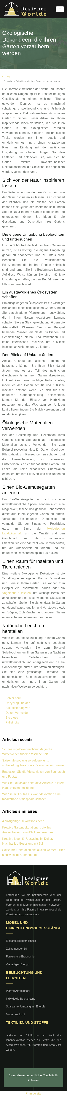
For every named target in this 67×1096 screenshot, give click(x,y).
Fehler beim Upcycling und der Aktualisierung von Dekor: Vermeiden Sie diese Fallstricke (18, 710)
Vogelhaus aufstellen (16, 593)
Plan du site (33, 1093)
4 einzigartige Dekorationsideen (23, 821)
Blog (8, 76)
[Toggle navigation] (60, 9)
